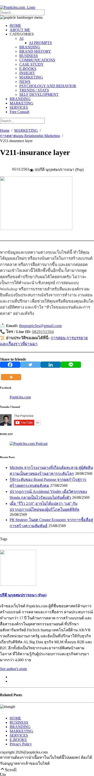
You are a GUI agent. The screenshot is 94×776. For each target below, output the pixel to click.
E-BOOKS (27, 69)
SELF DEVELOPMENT (39, 94)
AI (21, 38)
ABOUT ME (20, 30)
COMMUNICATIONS (37, 60)
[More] (12, 374)
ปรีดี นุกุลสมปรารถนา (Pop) (23, 595)
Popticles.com (20, 397)
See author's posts (13, 669)
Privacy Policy (21, 744)
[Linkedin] (50, 365)
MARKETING (31, 77)
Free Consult (19, 112)
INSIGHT (27, 73)
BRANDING (29, 47)
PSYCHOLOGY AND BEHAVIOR (47, 86)
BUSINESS (28, 56)
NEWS (24, 82)
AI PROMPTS (40, 43)
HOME (15, 25)
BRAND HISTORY (35, 51)
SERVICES (19, 107)
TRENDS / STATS (34, 90)
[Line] (71, 365)
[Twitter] (30, 365)
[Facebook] (10, 365)
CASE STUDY (31, 64)
